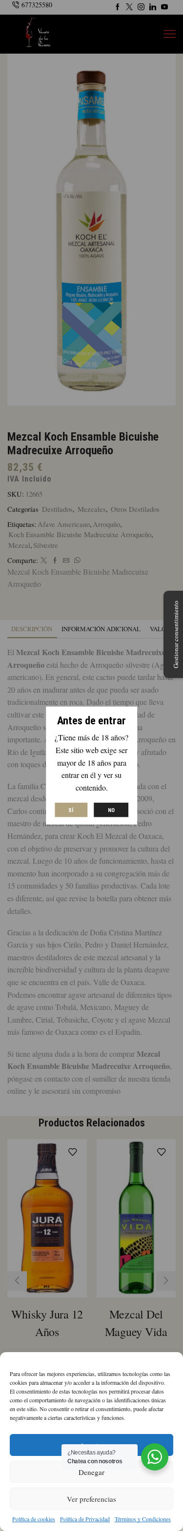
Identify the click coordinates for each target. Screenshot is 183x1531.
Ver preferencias (91, 1499)
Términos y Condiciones (143, 1519)
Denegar (91, 1472)
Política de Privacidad (85, 1519)
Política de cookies (33, 1519)
